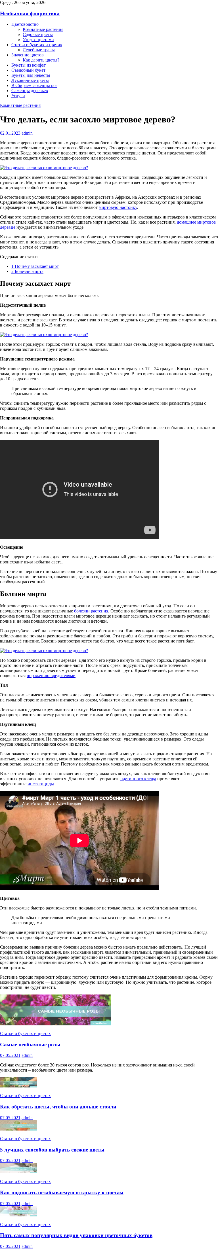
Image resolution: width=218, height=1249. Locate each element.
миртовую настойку (118, 207)
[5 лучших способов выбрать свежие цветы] (18, 1129)
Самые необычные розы (30, 1044)
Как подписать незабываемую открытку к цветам (61, 1192)
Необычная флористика (30, 13)
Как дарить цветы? (41, 60)
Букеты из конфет (28, 65)
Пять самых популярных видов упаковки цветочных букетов (76, 1235)
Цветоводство (25, 24)
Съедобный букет (28, 70)
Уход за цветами (38, 39)
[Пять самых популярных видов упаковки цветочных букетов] (18, 1214)
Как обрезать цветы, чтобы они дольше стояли (58, 1107)
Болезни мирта (27, 271)
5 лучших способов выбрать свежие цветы (52, 1150)
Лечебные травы (39, 49)
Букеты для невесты (30, 75)
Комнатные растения (43, 29)
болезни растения (91, 610)
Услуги (18, 95)
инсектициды (41, 783)
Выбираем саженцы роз (34, 85)
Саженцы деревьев (29, 90)
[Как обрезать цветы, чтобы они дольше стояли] (18, 1085)
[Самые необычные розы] (55, 1023)
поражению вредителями (51, 675)
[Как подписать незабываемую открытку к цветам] (18, 1171)
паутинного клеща (138, 778)
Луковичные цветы (30, 80)
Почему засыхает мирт (35, 266)
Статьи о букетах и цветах (36, 44)
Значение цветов (27, 54)
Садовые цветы (38, 34)
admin (27, 133)
